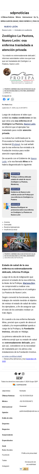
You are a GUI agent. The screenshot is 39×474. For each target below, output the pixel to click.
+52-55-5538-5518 (26, 396)
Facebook (5, 455)
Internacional (27, 17)
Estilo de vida (7, 418)
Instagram (5, 466)
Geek (4, 446)
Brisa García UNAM (9, 21)
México (18, 17)
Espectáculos (7, 440)
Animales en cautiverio (23, 30)
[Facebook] (4, 99)
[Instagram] (23, 373)
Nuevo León (7, 30)
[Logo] (19, 13)
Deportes (5, 424)
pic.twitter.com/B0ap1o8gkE (12, 356)
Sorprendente (7, 435)
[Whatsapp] (12, 99)
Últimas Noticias (8, 17)
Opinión (5, 412)
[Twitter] (8, 99)
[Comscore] (19, 384)
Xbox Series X (25, 21)
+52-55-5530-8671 (26, 401)
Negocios (5, 429)
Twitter (4, 460)
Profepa (15, 144)
